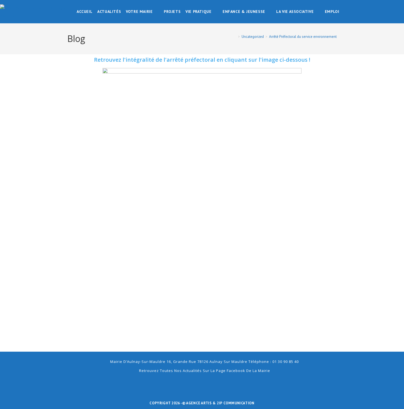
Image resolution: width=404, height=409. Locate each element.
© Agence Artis (197, 403)
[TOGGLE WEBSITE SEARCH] (346, 11)
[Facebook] (202, 383)
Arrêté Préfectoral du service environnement (303, 36)
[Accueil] (235, 36)
